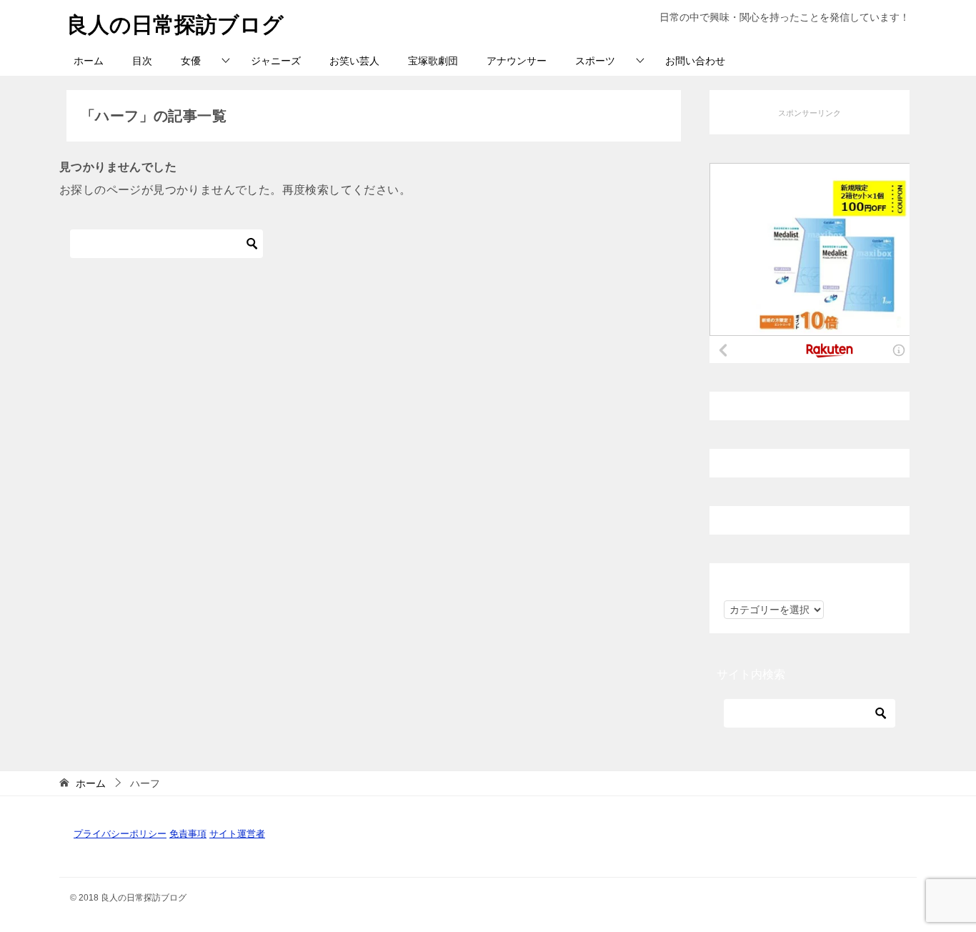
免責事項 (187, 833)
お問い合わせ (695, 60)
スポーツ (595, 60)
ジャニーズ (276, 60)
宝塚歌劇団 (433, 60)
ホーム (89, 60)
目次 (142, 60)
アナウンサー (517, 60)
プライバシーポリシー (120, 833)
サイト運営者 (237, 833)
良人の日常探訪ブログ (175, 24)
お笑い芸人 (354, 60)
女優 (191, 60)
